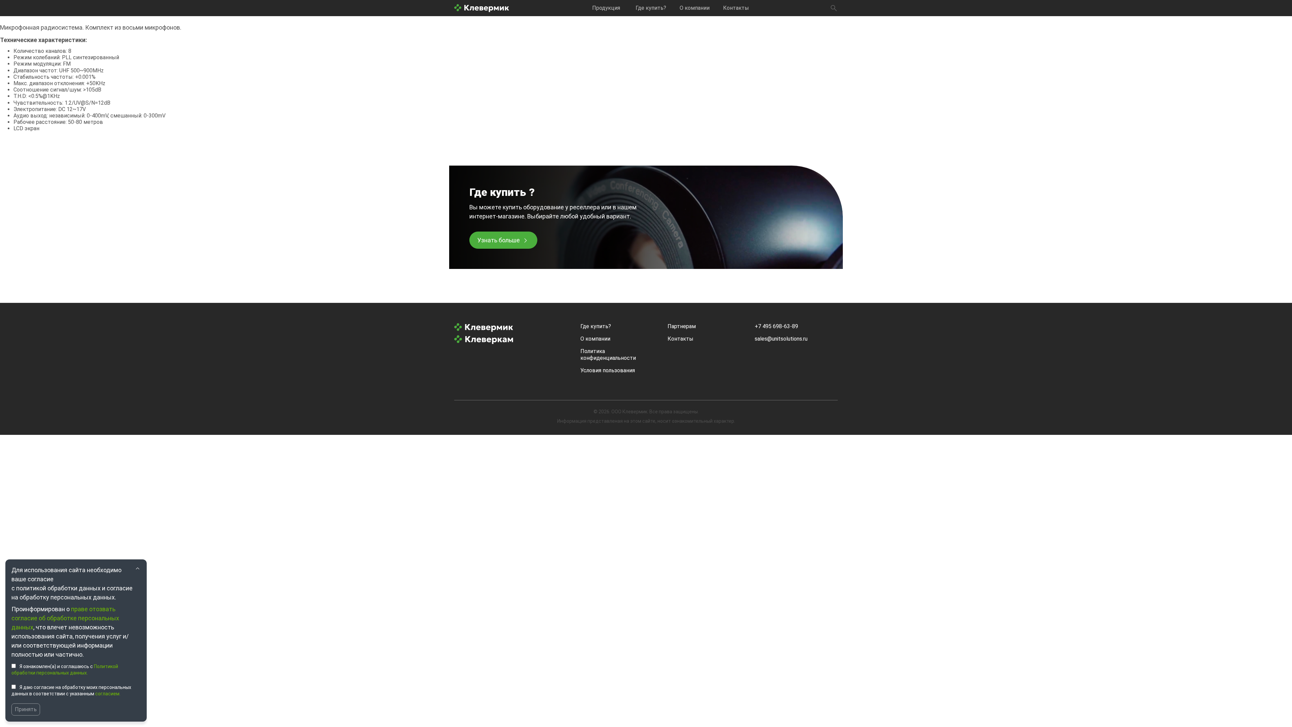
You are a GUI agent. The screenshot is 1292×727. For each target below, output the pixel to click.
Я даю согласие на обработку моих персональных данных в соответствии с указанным (71, 691)
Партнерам (682, 326)
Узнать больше (498, 240)
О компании (695, 8)
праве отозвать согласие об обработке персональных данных (65, 618)
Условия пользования (607, 370)
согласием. (107, 693)
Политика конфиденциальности (608, 354)
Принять (26, 709)
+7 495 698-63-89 (776, 326)
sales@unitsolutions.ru (781, 339)
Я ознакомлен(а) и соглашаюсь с (64, 670)
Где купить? (651, 8)
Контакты (736, 8)
